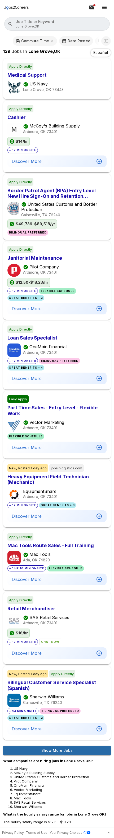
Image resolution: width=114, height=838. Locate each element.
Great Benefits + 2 (26, 718)
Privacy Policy (13, 833)
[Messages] (91, 7)
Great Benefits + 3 (26, 298)
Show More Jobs (57, 750)
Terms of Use (36, 833)
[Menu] (104, 7)
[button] (57, 24)
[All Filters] (106, 41)
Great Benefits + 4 (26, 367)
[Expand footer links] (109, 833)
